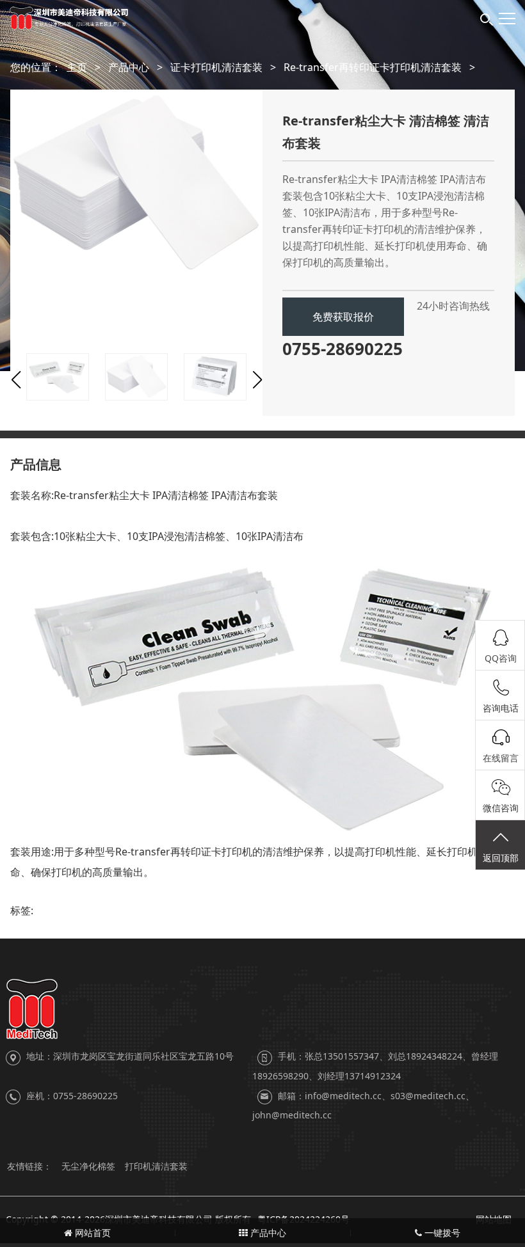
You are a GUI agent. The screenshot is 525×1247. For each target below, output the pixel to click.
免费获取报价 (343, 317)
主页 (77, 67)
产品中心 (128, 67)
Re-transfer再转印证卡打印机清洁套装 (373, 67)
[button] (15, 380)
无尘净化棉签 (88, 1166)
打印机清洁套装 (156, 1166)
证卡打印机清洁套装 (216, 67)
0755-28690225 (342, 348)
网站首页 (91, 1233)
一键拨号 (441, 1233)
